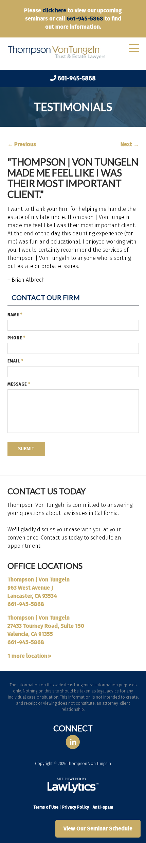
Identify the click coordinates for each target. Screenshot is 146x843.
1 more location (27, 656)
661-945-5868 (85, 18)
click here (54, 10)
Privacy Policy (75, 807)
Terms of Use (45, 807)
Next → (130, 144)
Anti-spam (103, 807)
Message (18, 384)
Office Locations (45, 566)
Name (14, 314)
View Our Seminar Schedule (97, 828)
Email (15, 361)
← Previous (21, 144)
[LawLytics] (73, 785)
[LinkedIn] (73, 742)
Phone (16, 337)
